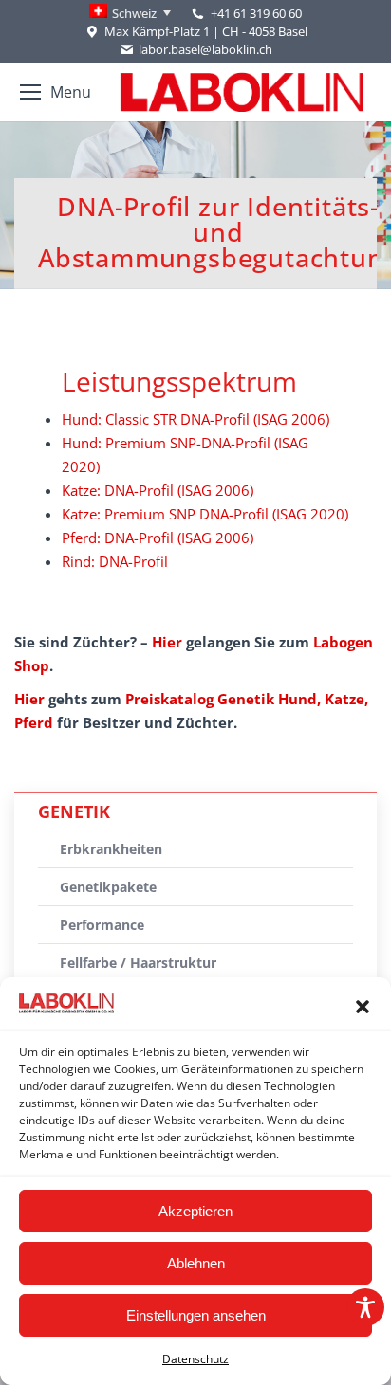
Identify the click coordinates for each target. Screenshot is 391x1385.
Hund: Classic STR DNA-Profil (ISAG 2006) (195, 419)
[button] (362, 1006)
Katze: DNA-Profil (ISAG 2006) (157, 490)
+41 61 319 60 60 (256, 13)
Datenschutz (195, 1359)
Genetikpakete (108, 887)
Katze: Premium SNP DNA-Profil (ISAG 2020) (205, 513)
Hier (167, 641)
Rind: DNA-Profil (115, 561)
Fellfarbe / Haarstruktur (138, 963)
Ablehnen (196, 1263)
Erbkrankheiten (111, 849)
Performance (102, 925)
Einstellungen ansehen (196, 1315)
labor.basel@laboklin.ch (205, 49)
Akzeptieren (195, 1211)
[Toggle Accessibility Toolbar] (365, 1307)
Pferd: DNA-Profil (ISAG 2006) (157, 537)
